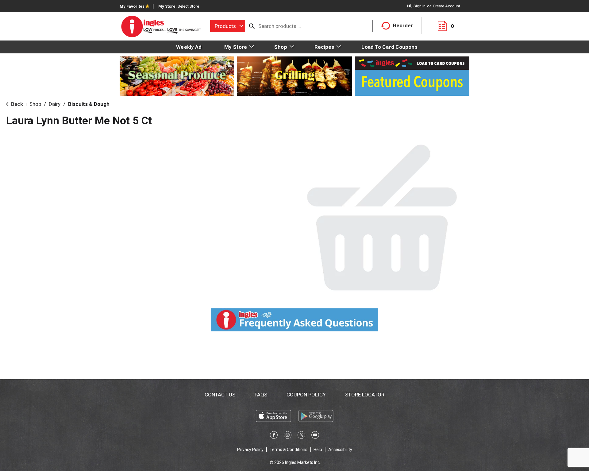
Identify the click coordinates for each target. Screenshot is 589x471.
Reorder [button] (403, 25)
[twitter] (301, 436)
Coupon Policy (306, 395)
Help (318, 449)
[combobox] (227, 26)
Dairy (54, 104)
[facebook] (274, 436)
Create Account (446, 6)
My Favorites (132, 6)
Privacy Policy (250, 449)
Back (16, 104)
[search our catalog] (252, 26)
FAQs (261, 395)
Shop (35, 104)
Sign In (419, 6)
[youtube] (315, 436)
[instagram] (287, 436)
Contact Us (220, 395)
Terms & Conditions (288, 449)
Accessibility (340, 449)
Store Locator (364, 395)
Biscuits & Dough (89, 104)
